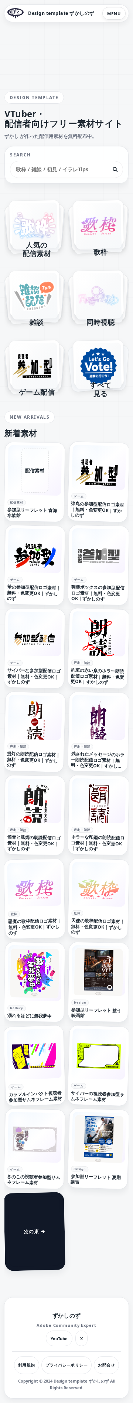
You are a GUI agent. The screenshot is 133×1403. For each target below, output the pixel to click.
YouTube (59, 1338)
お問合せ (106, 1365)
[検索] (115, 169)
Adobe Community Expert (66, 1325)
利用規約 (26, 1365)
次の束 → (34, 1231)
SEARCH (20, 155)
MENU (114, 13)
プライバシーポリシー (66, 1365)
